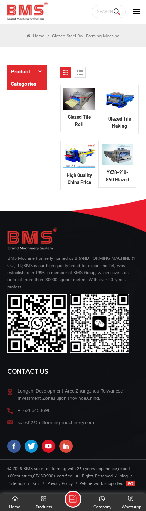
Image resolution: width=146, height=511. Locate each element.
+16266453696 (34, 410)
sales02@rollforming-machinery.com (56, 422)
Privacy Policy (60, 483)
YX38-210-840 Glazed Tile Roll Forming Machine (117, 176)
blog (124, 476)
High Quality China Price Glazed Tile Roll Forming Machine (79, 179)
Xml (36, 483)
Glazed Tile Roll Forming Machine (79, 121)
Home (38, 36)
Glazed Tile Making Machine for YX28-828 (119, 122)
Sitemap (17, 483)
